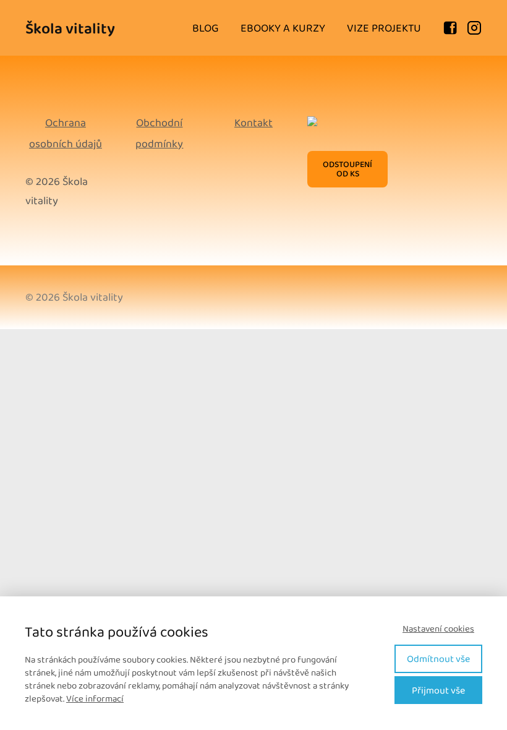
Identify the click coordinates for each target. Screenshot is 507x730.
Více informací (95, 698)
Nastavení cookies (438, 628)
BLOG (205, 28)
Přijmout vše (438, 690)
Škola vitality (70, 28)
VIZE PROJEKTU (384, 28)
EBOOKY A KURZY (283, 28)
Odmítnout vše (438, 658)
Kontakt (253, 122)
